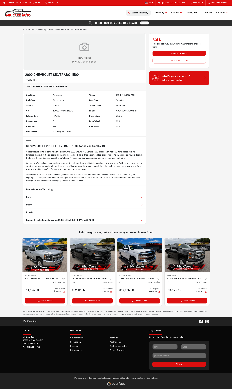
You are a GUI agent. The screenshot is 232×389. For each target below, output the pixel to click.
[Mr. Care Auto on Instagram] (206, 321)
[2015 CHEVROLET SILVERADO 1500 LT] (187, 255)
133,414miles (106, 282)
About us (114, 338)
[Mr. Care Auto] (17, 12)
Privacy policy (76, 350)
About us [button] (220, 12)
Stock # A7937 (77, 275)
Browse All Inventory (179, 53)
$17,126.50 (126, 290)
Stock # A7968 (124, 275)
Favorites (197, 2)
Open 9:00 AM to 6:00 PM (172, 2)
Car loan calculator (118, 346)
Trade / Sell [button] (191, 12)
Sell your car (75, 342)
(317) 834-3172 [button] (54, 2)
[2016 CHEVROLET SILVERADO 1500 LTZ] (92, 255)
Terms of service (117, 350)
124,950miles (201, 282)
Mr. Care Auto (29, 29)
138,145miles (59, 282)
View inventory (76, 338)
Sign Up (179, 364)
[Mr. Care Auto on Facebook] (200, 321)
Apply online (115, 342)
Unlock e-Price (46, 301)
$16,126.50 (174, 290)
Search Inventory (140, 12)
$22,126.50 (79, 290)
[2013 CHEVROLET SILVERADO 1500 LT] (44, 255)
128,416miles (154, 282)
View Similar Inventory (179, 61)
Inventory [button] (159, 12)
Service (208, 12)
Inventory (42, 29)
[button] (22, 2)
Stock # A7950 (30, 275)
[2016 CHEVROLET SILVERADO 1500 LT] (139, 255)
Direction (74, 346)
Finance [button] (175, 12)
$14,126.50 (32, 290)
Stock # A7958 (172, 275)
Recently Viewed (218, 2)
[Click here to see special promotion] (116, 23)
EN (150, 2)
